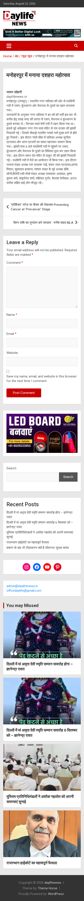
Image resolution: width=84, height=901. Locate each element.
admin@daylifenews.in (22, 586)
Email (11, 334)
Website (12, 353)
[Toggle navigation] (9, 46)
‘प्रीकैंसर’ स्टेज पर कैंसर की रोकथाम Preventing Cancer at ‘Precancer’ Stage (40, 207)
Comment (14, 263)
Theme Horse (47, 888)
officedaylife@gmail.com (24, 591)
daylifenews (52, 883)
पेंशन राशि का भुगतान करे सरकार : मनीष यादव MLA (43, 223)
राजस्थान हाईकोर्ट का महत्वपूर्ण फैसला (27, 542)
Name (11, 315)
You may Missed (22, 605)
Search (11, 468)
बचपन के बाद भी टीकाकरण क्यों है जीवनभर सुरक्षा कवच (37, 548)
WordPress (56, 894)
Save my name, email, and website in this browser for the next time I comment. (41, 378)
